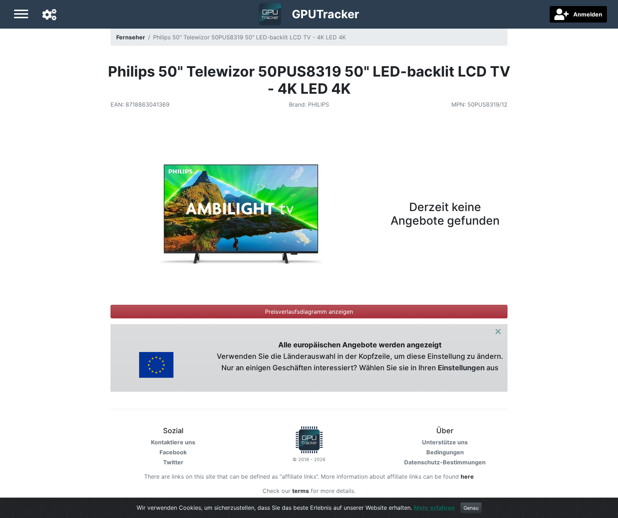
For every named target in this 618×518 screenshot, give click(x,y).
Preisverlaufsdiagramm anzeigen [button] (309, 311)
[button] (49, 15)
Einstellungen (461, 367)
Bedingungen (445, 452)
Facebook (173, 452)
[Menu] (21, 15)
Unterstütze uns (445, 442)
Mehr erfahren (434, 507)
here (467, 476)
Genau (471, 508)
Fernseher (130, 37)
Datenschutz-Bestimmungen (445, 462)
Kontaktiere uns (173, 442)
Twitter (173, 462)
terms (300, 490)
